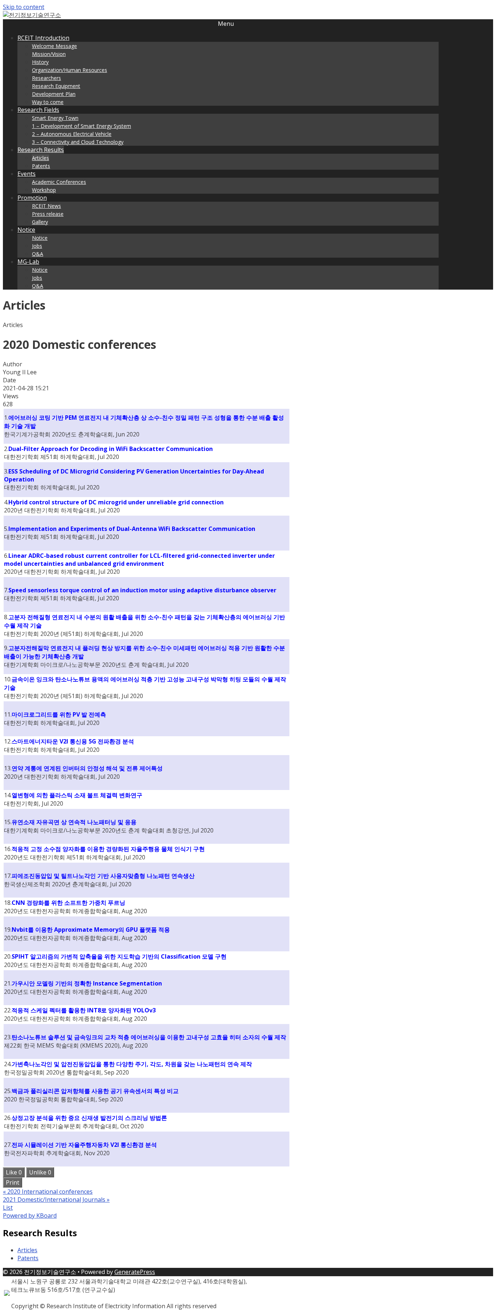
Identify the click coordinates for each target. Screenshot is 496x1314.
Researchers (46, 77)
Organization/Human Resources (69, 69)
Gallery (40, 221)
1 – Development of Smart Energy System (81, 125)
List (8, 1208)
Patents (41, 165)
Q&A (37, 253)
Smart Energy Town (55, 117)
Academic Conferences (59, 181)
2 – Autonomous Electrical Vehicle (71, 133)
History (40, 62)
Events (26, 174)
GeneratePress (134, 1272)
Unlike (40, 1172)
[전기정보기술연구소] (32, 15)
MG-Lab (28, 262)
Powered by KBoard (30, 1216)
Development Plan (54, 93)
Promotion (32, 198)
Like (14, 1172)
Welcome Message (54, 46)
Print (12, 1182)
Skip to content (23, 7)
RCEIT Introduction (43, 38)
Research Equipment (56, 85)
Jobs (37, 245)
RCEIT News (46, 205)
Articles (40, 157)
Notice (26, 230)
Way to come (48, 101)
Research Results (40, 150)
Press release (48, 213)
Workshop (44, 189)
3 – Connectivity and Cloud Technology (77, 141)
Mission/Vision (49, 54)
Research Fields (38, 110)
